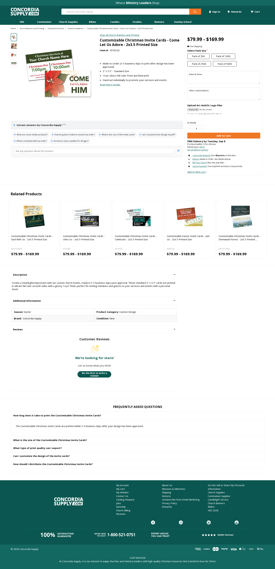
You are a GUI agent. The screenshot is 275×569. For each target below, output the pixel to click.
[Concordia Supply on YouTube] (237, 522)
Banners (159, 21)
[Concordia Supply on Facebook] (153, 522)
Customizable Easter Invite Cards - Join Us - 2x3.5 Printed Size (188, 237)
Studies (137, 21)
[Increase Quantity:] (203, 128)
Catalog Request (125, 499)
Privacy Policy (169, 503)
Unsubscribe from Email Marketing (181, 499)
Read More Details (110, 84)
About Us (167, 485)
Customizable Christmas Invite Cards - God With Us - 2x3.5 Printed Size (32, 237)
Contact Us (122, 496)
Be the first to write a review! (94, 374)
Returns (166, 496)
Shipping (166, 492)
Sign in (216, 11)
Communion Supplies (219, 496)
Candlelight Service (218, 499)
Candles (115, 21)
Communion (44, 21)
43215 (202, 147)
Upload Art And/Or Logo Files (204, 105)
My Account (122, 485)
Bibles (92, 21)
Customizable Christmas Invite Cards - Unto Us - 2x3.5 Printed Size (84, 237)
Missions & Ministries (173, 488)
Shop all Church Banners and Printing (119, 35)
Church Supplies (68, 21)
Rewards (236, 11)
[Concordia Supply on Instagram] (181, 522)
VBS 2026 (213, 510)
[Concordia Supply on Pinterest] (209, 522)
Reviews (121, 513)
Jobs (118, 503)
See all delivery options (197, 150)
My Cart (120, 488)
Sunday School (182, 21)
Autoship (121, 506)
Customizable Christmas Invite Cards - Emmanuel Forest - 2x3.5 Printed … (240, 237)
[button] (94, 275)
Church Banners (216, 503)
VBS (22, 21)
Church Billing (123, 510)
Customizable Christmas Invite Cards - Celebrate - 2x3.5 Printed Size (136, 237)
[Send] (178, 151)
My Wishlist (122, 492)
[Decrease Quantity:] (190, 128)
